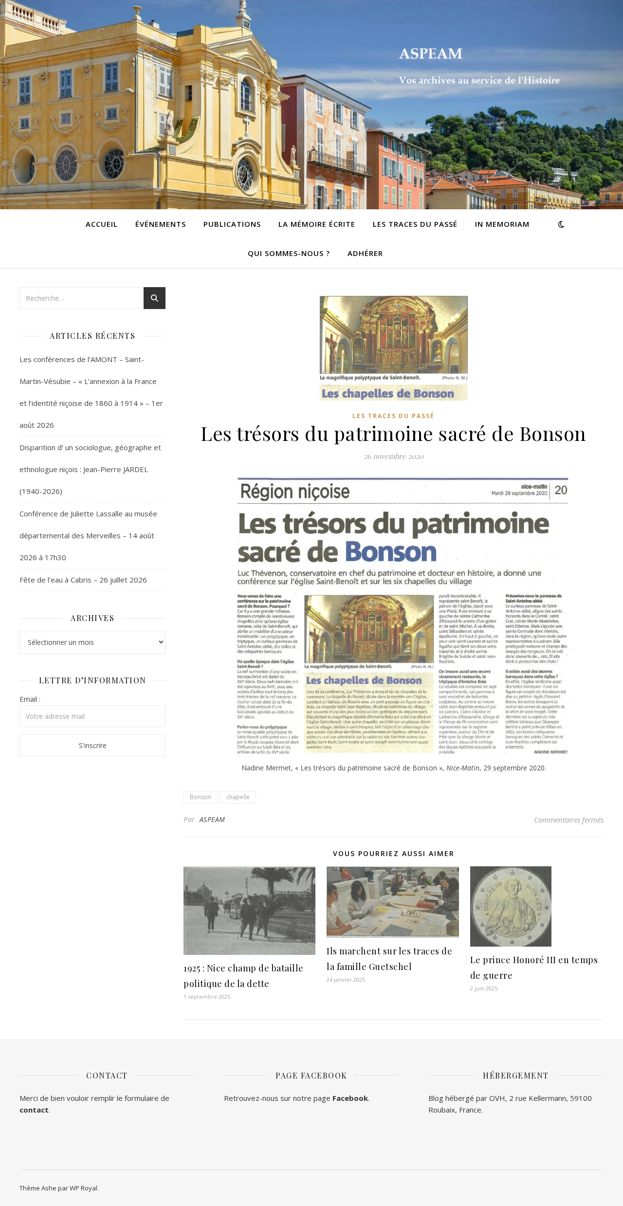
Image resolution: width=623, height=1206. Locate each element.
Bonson (200, 797)
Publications (232, 224)
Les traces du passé (415, 224)
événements (160, 224)
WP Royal (83, 1188)
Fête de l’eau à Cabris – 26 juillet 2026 (83, 580)
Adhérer (365, 253)
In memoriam (502, 224)
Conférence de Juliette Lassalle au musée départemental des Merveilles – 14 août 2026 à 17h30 (88, 535)
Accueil (102, 224)
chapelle (238, 797)
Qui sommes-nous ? (289, 253)
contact (34, 1110)
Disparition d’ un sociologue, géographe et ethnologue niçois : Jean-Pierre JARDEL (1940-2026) (90, 469)
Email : (29, 699)
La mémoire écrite (316, 224)
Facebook (350, 1098)
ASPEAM (212, 819)
